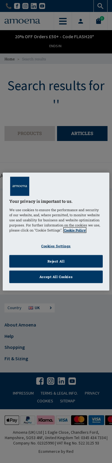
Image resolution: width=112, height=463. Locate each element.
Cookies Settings (56, 246)
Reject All (56, 261)
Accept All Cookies (56, 276)
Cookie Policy (75, 230)
